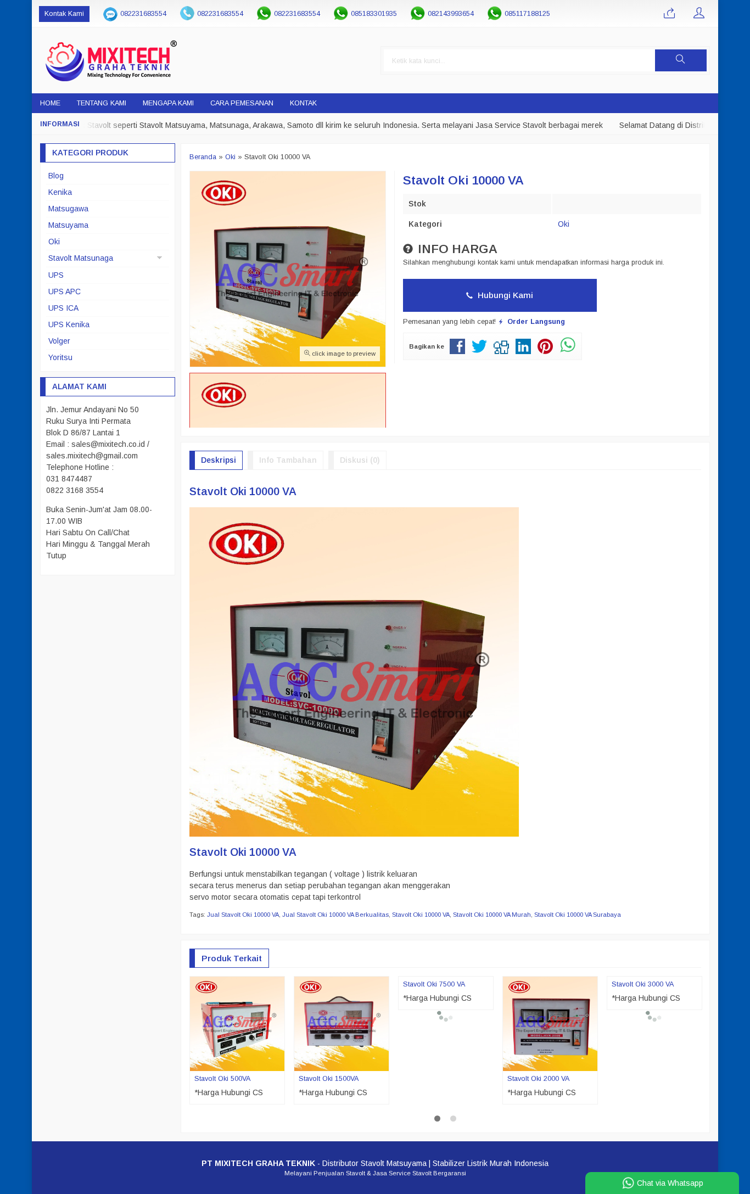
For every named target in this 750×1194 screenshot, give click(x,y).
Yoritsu (60, 357)
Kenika (60, 192)
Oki (563, 224)
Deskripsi (218, 460)
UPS (56, 275)
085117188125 (527, 14)
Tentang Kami (101, 103)
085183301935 (374, 14)
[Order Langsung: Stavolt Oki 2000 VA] (590, 1062)
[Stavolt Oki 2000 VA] (550, 1022)
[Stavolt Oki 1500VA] (341, 1022)
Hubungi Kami (504, 295)
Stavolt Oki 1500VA (329, 1079)
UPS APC (64, 291)
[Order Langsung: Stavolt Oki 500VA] (277, 1062)
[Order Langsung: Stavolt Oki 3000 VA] (695, 1084)
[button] (681, 60)
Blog (56, 175)
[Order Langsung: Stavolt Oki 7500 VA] (486, 1084)
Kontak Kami (64, 14)
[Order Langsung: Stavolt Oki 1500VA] (382, 1062)
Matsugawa (68, 208)
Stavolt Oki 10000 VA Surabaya (577, 914)
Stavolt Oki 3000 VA (643, 1101)
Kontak (303, 103)
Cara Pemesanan (241, 103)
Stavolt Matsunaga (80, 258)
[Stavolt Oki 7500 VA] (446, 1034)
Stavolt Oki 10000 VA (421, 914)
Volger (59, 341)
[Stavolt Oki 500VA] (237, 1022)
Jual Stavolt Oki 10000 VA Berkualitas (335, 914)
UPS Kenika (68, 324)
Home (50, 103)
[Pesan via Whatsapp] (669, 14)
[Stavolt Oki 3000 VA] (654, 1034)
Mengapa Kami (168, 103)
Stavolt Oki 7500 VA (434, 1101)
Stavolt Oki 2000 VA (538, 1079)
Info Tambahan (288, 460)
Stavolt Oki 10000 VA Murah (492, 914)
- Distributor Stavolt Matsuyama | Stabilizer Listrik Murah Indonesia (375, 1185)
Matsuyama (68, 225)
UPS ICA (63, 308)
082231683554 (143, 14)
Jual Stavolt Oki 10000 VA (243, 914)
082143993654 (451, 14)
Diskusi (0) (360, 460)
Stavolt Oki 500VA (222, 1079)
